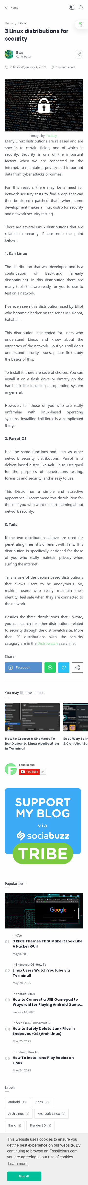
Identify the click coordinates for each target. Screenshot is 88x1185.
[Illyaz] (19, 52)
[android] (21, 994)
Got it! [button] (24, 1176)
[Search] (80, 7)
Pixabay (51, 135)
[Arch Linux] (23, 1023)
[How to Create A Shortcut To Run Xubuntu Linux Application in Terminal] (32, 717)
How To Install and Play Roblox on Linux (43, 1060)
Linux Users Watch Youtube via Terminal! (41, 973)
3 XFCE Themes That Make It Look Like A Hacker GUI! (48, 944)
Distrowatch (47, 643)
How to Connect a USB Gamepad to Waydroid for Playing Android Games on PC (47, 1002)
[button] (12, 7)
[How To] (41, 964)
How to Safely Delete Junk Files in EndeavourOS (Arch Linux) (44, 1031)
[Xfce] (19, 935)
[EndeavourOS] (25, 964)
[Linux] (31, 994)
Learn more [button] (18, 1164)
